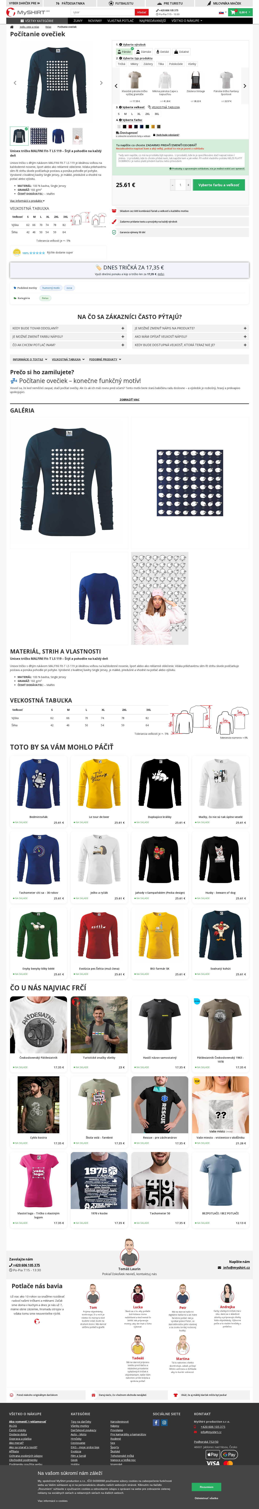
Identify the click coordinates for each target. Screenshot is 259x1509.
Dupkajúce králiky (160, 817)
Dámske (146, 52)
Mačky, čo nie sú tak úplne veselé (221, 817)
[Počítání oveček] (69, 483)
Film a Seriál (78, 1456)
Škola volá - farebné (99, 1137)
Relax (48, 26)
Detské (164, 52)
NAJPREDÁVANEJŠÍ (152, 21)
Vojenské (116, 1464)
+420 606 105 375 (168, 10)
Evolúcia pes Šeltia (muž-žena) (99, 968)
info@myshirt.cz (236, 1267)
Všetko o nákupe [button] (186, 21)
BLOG (13, 1426)
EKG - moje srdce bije (85, 1447)
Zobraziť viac (130, 399)
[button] (223, 12)
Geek (74, 1460)
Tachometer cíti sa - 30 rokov (38, 892)
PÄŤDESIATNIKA (73, 3)
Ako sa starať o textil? (23, 1447)
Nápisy (114, 1426)
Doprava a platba (20, 1438)
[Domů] (11, 27)
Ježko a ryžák (99, 892)
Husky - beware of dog (220, 892)
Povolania (116, 1430)
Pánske (126, 52)
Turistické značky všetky (99, 1057)
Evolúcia (76, 1451)
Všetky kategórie (39, 21)
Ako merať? (16, 1443)
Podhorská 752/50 (206, 1441)
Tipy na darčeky (81, 1421)
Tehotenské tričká (122, 1456)
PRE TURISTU (173, 3)
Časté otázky (17, 1430)
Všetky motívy (80, 1426)
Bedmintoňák (39, 817)
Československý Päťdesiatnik (38, 1057)
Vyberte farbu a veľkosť (219, 185)
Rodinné (115, 1438)
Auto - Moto (78, 1434)
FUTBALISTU (124, 3)
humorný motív (51, 288)
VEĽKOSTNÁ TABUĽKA (166, 107)
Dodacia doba (18, 1434)
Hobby (75, 1464)
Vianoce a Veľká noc (123, 1460)
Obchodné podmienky (23, 1460)
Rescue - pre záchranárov (160, 1137)
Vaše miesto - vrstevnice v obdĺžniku (221, 1137)
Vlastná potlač (121, 21)
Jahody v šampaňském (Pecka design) (160, 892)
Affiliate (14, 1451)
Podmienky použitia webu (25, 1464)
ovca (69, 288)
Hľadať (141, 12)
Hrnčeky (76, 1438)
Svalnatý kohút (220, 968)
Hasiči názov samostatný (160, 1057)
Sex (112, 1443)
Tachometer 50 (160, 1213)
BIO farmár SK (159, 968)
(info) (161, 274)
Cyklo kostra (38, 1137)
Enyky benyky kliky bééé (38, 968)
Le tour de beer (99, 817)
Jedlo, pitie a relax (29, 26)
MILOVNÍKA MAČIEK (227, 3)
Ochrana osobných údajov (26, 1456)
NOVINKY (95, 21)
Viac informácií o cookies (52, 1500)
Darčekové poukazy (83, 1430)
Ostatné (184, 52)
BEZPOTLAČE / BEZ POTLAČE (220, 1213)
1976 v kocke (99, 1213)
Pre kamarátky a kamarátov (128, 1434)
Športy (114, 1447)
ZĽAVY (78, 21)
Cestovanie (78, 1443)
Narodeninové (119, 1421)
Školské (115, 1451)
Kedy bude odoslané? (167, 135)
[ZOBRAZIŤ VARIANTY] (38, 784)
